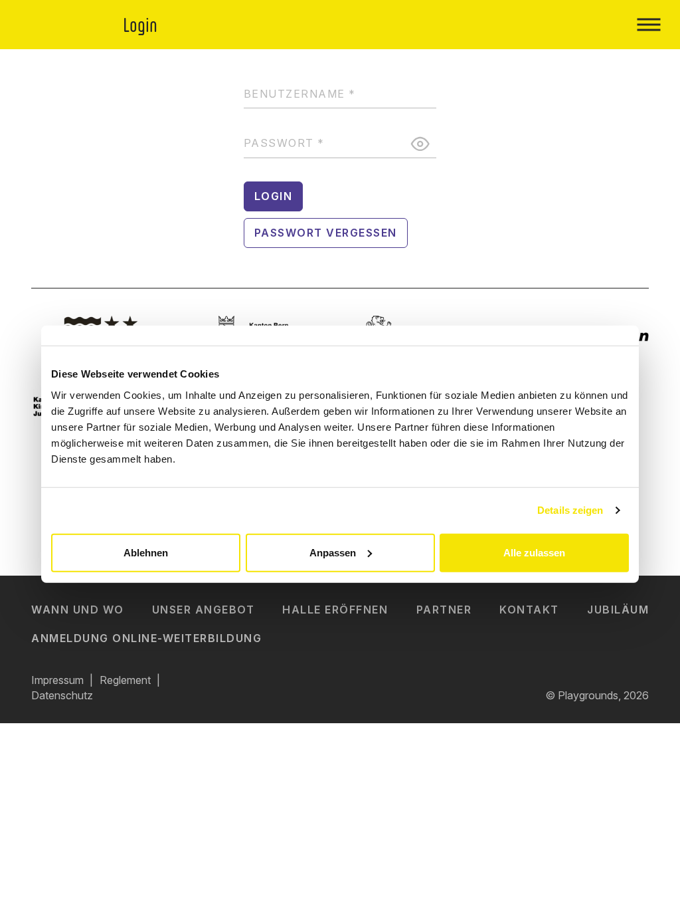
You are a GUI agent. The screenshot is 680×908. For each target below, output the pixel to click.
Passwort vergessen (325, 232)
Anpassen (332, 552)
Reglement (125, 680)
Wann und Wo (77, 609)
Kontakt (529, 609)
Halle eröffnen (335, 609)
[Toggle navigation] (648, 24)
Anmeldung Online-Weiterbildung (146, 638)
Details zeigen (570, 510)
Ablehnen (146, 552)
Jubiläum (618, 609)
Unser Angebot (203, 609)
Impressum (57, 680)
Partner (444, 609)
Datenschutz (62, 695)
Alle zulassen (534, 552)
